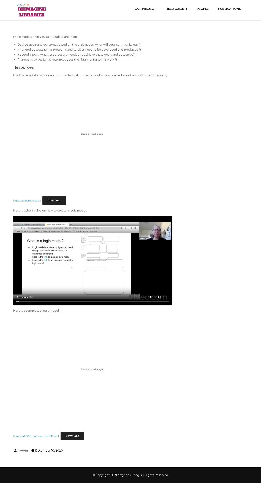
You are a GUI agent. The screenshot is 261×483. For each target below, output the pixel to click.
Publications (229, 8)
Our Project (145, 8)
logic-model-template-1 (27, 200)
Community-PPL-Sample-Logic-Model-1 (36, 436)
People (203, 8)
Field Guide (174, 8)
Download (54, 200)
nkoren (22, 450)
